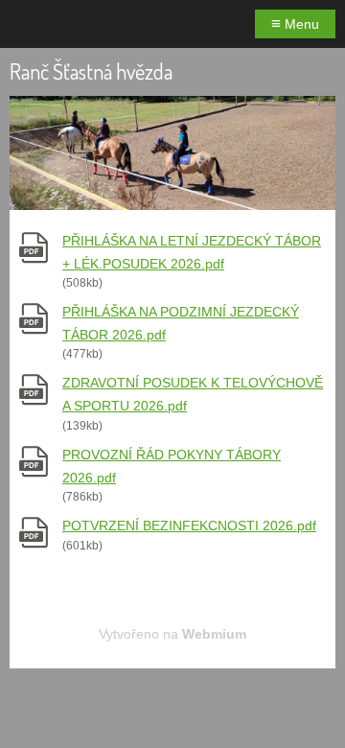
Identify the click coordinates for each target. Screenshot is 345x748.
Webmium (214, 634)
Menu (295, 23)
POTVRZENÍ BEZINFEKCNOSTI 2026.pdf (189, 525)
